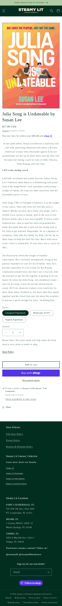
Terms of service (50, 598)
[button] (3, 11)
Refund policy (20, 598)
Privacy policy (34, 598)
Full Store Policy (14, 434)
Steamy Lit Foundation (14, 473)
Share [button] (8, 407)
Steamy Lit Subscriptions (15, 478)
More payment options (31, 380)
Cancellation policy (31, 602)
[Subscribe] (48, 572)
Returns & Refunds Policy (19, 446)
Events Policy (13, 440)
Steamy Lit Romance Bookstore (29, 594)
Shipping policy (14, 602)
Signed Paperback (14, 320)
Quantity (6, 326)
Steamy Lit (10, 468)
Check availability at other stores (20, 399)
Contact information (49, 602)
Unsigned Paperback (15, 313)
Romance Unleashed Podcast (16, 484)
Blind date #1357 (41, 313)
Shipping (5, 131)
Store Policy (8, 352)
